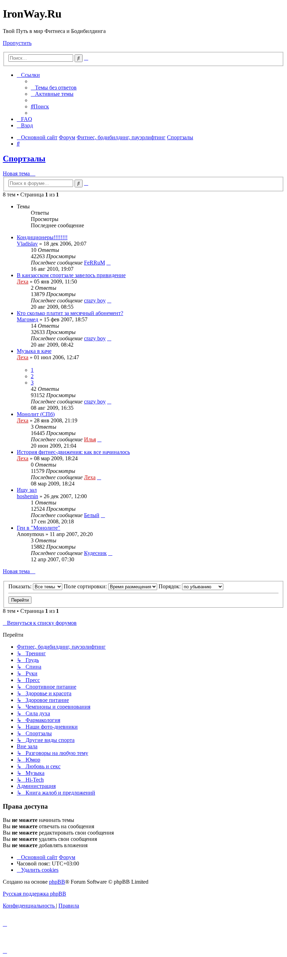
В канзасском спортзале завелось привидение (71, 275)
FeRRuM (94, 263)
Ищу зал (27, 490)
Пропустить (17, 43)
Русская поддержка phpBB (34, 894)
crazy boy (95, 300)
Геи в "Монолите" (38, 528)
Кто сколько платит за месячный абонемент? (70, 313)
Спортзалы (24, 158)
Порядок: (170, 586)
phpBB (57, 882)
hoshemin (27, 496)
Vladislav (27, 244)
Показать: (20, 586)
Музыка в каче (34, 351)
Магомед (27, 319)
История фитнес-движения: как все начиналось (73, 452)
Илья (90, 439)
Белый (91, 515)
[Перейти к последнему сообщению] (108, 263)
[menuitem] (54, 88)
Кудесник (95, 553)
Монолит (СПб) (36, 414)
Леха (22, 282)
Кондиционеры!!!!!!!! (42, 237)
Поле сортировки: (86, 586)
